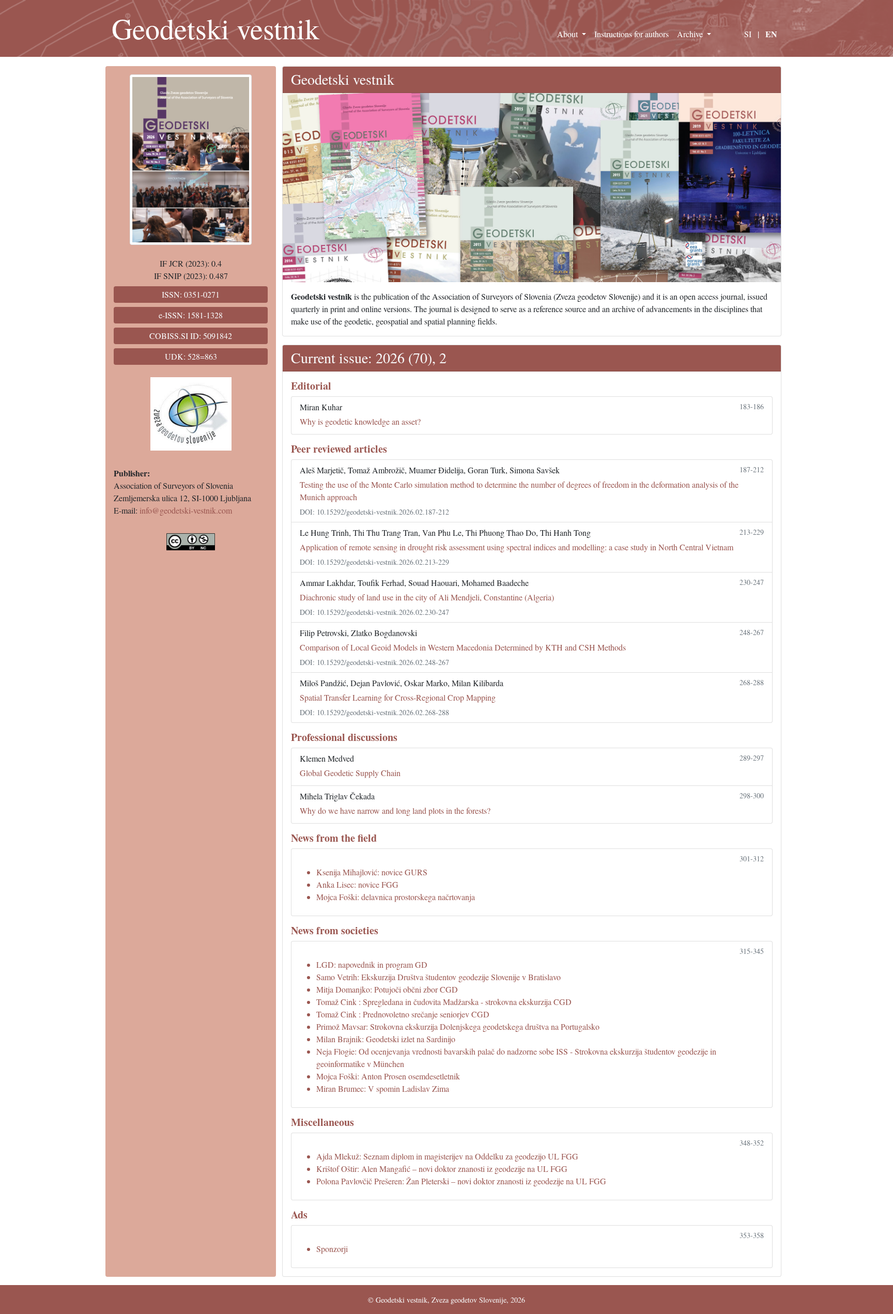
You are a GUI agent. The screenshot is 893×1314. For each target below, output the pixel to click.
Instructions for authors (631, 33)
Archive (691, 33)
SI (747, 33)
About (568, 33)
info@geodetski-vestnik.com (186, 510)
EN (771, 34)
